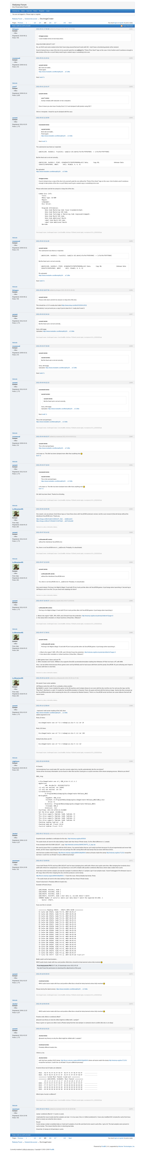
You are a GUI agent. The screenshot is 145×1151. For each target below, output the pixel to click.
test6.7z (42, 373)
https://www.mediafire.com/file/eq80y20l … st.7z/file (54, 72)
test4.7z (42, 77)
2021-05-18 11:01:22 (42, 1029)
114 (40, 23)
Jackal (14, 834)
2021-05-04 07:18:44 (42, 465)
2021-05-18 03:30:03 (42, 974)
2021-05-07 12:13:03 (42, 562)
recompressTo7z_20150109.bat (93, 232)
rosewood (16, 58)
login (115, 23)
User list (29, 11)
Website (14, 83)
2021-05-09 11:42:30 (42, 678)
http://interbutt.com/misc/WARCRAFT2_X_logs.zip (80, 844)
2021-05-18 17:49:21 (42, 1109)
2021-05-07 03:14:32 (42, 532)
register (121, 23)
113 (35, 23)
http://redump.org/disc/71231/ (115, 853)
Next (70, 23)
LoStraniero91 (17, 509)
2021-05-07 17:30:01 (42, 632)
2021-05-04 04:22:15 (42, 382)
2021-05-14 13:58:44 (42, 705)
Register (41, 11)
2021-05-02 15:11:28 (42, 241)
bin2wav (68, 232)
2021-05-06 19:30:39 (42, 509)
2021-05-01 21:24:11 (42, 58)
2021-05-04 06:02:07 (42, 436)
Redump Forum (19, 5)
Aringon (15, 29)
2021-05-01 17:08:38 (42, 29)
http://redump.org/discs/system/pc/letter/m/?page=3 (97, 616)
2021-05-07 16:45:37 (42, 601)
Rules (35, 11)
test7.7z (38, 455)
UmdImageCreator (52, 232)
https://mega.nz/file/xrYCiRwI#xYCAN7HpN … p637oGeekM (54, 521)
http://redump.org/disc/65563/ (77, 838)
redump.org (15, 11)
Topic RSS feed (128, 26)
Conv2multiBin (61, 232)
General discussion (31, 19)
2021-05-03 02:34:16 (42, 314)
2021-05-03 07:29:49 (42, 346)
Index (23, 11)
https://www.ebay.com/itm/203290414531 (74, 305)
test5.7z (42, 281)
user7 (14, 87)
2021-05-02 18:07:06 (42, 290)
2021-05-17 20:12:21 (42, 833)
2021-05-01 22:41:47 (42, 86)
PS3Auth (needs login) (77, 232)
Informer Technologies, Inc (126, 1146)
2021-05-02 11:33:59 (42, 118)
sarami (14, 118)
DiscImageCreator (41, 232)
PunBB (104, 1146)
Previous (20, 23)
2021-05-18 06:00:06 (42, 1004)
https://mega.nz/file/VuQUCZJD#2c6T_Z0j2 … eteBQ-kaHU (54, 519)
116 (50, 23)
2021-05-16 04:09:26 (42, 761)
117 (55, 23)
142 (64, 23)
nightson (15, 761)
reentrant (15, 861)
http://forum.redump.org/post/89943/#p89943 (72, 853)
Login (48, 11)
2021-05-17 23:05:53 (42, 860)
